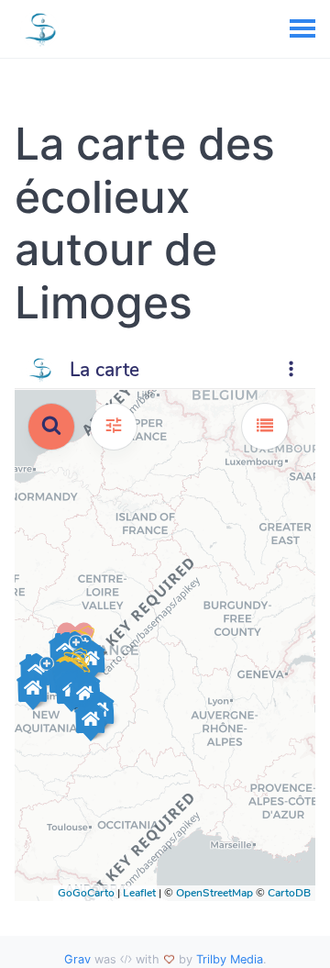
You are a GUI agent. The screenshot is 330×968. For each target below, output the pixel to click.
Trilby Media (229, 959)
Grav (77, 959)
